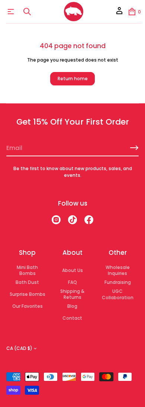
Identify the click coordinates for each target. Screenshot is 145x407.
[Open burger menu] (10, 11)
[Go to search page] (27, 11)
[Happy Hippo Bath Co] (73, 11)
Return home (73, 78)
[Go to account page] (119, 13)
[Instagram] (56, 220)
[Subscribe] (134, 147)
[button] (27, 11)
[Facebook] (89, 220)
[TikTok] (72, 220)
